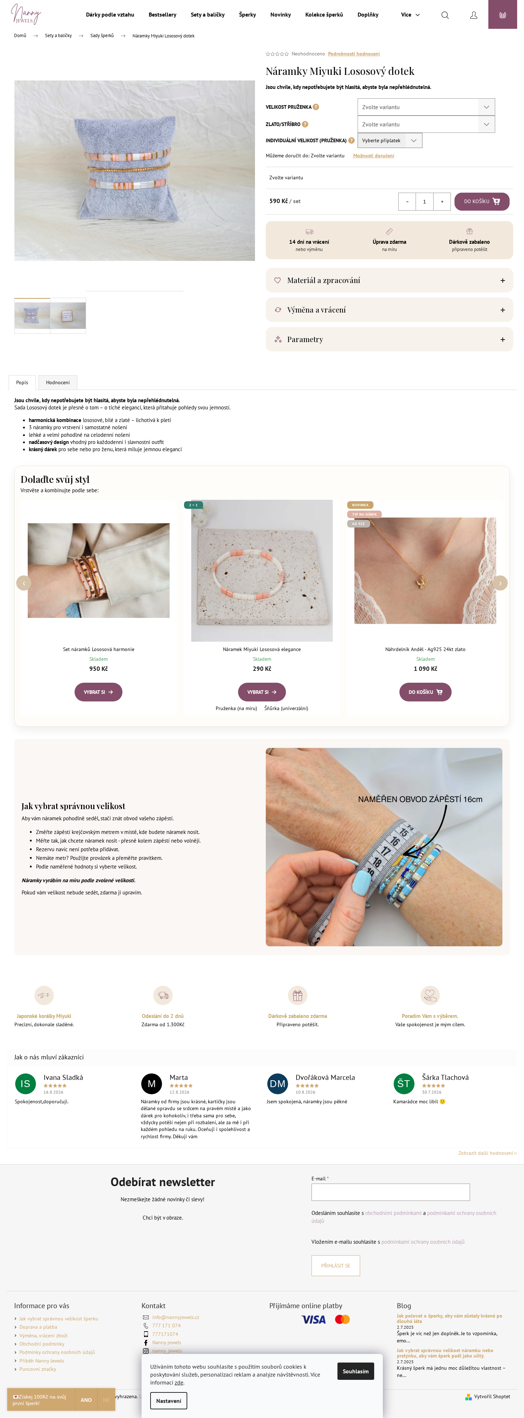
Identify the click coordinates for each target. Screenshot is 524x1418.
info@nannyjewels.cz (175, 1317)
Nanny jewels (166, 1342)
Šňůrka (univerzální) (286, 708)
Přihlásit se (335, 1265)
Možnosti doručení (373, 155)
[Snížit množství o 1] (407, 201)
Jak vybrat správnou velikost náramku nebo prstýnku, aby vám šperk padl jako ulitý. (445, 1353)
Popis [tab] (22, 382)
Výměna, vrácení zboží (43, 1335)
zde (179, 1382)
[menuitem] (110, 14)
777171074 (165, 1334)
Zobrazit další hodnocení (485, 1153)
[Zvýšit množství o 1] (442, 201)
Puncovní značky (37, 1369)
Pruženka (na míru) (236, 708)
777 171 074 (166, 1325)
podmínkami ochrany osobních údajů (423, 1241)
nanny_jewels (167, 1350)
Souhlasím (356, 1371)
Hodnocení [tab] (58, 382)
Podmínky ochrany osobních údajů (57, 1352)
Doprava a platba (38, 1327)
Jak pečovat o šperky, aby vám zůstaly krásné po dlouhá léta (449, 1318)
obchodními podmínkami (393, 1212)
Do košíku (476, 201)
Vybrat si (94, 692)
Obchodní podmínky (41, 1344)
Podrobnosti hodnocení (354, 53)
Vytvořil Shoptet (492, 1396)
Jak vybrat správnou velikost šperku (58, 1318)
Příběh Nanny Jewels (41, 1361)
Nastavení (168, 1400)
